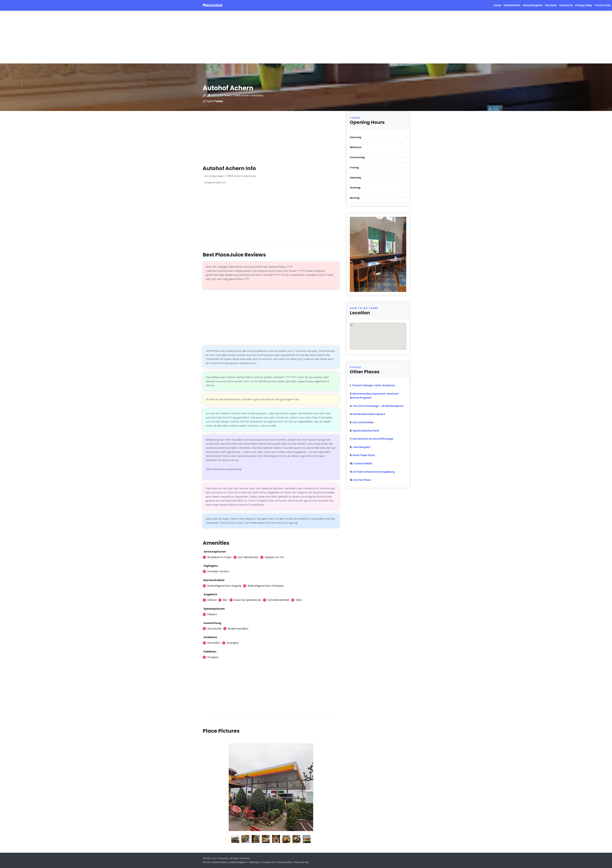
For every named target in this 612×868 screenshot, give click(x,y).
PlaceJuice (212, 5)
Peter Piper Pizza (364, 455)
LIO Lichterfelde (363, 422)
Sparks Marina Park (366, 430)
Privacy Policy (583, 5)
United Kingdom (533, 5)
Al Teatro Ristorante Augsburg (374, 472)
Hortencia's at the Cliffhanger (373, 439)
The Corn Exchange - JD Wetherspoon (378, 406)
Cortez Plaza (362, 480)
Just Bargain (361, 447)
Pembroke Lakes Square (369, 414)
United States (512, 5)
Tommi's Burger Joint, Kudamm (373, 385)
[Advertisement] (95, 37)
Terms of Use (603, 5)
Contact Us (566, 5)
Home (497, 5)
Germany (551, 5)
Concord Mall (363, 463)
